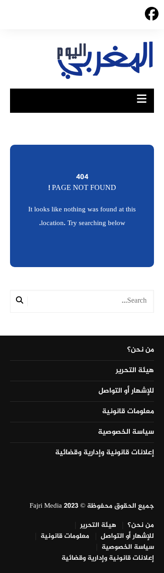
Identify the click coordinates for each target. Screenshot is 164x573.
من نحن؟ (140, 350)
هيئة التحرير (135, 370)
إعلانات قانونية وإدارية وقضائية (104, 452)
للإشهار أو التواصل (126, 391)
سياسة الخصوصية (126, 432)
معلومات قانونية (128, 411)
